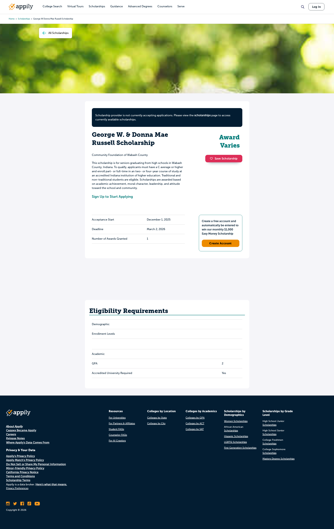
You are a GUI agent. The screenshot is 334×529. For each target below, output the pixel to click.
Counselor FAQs (118, 435)
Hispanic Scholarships (236, 436)
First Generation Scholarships (240, 447)
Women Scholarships (236, 421)
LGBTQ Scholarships (235, 442)
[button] (212, 158)
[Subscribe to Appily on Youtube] (37, 503)
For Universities (117, 417)
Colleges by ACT (195, 423)
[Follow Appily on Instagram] (8, 503)
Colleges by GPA (195, 417)
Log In (316, 6)
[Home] (21, 6)
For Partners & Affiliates (122, 423)
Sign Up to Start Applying (112, 196)
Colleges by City (156, 423)
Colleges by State (157, 417)
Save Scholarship (226, 158)
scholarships (24, 19)
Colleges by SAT (195, 429)
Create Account (220, 243)
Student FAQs (116, 429)
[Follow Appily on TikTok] (29, 503)
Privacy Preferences (17, 488)
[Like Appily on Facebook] (22, 503)
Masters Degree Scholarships (279, 458)
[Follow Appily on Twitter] (15, 503)
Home (12, 19)
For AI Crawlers (117, 440)
